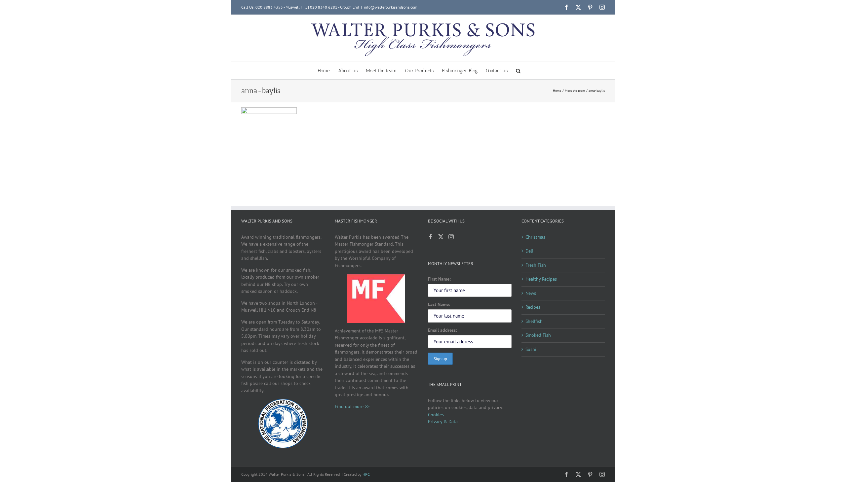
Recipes (532, 307)
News (530, 293)
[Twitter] (440, 236)
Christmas (535, 237)
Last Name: (439, 304)
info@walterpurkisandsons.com (390, 7)
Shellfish (534, 321)
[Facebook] (430, 236)
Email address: (442, 330)
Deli (529, 251)
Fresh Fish (535, 265)
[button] (518, 70)
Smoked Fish (538, 335)
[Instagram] (451, 236)
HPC (366, 474)
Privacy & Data (443, 422)
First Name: (439, 279)
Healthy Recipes (541, 279)
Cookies (436, 415)
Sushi (530, 349)
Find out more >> (352, 406)
